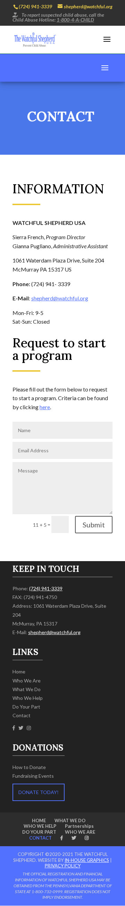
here (45, 407)
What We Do (26, 689)
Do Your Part (26, 707)
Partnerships (79, 826)
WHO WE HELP (40, 826)
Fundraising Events (33, 776)
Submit (94, 524)
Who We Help (27, 698)
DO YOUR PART (39, 832)
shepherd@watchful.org (59, 298)
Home (18, 671)
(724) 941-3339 (35, 6)
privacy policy (63, 865)
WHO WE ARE (80, 832)
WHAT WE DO (70, 820)
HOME (39, 820)
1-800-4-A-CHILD (75, 20)
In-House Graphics (87, 860)
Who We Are (26, 680)
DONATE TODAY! (38, 792)
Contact (21, 715)
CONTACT (40, 838)
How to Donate (29, 767)
